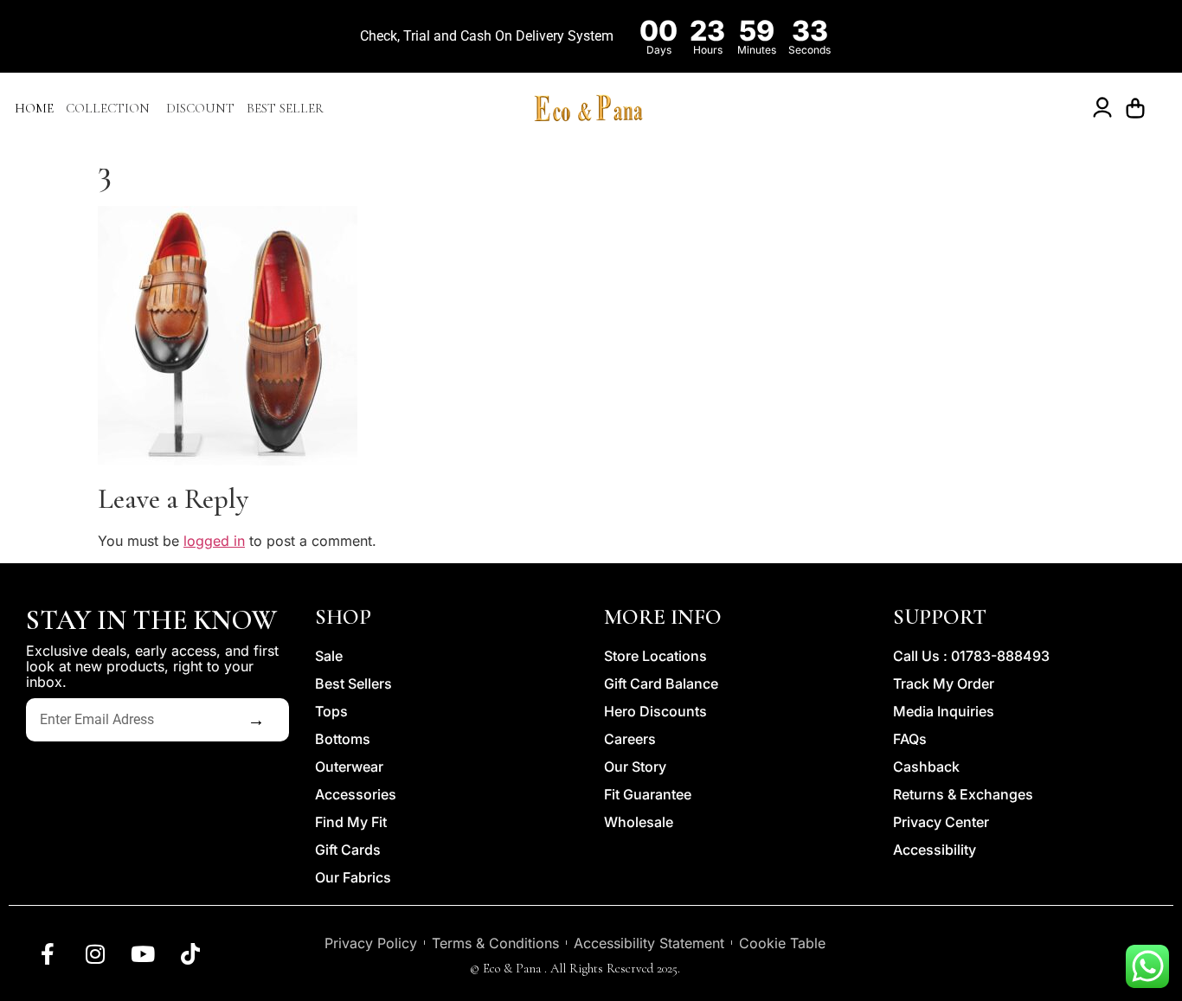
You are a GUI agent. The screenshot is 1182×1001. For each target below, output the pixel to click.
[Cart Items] (1139, 108)
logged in (214, 540)
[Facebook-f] (47, 953)
